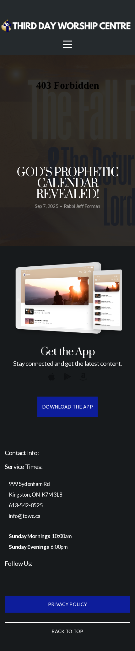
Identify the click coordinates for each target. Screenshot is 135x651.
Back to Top (67, 631)
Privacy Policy (67, 604)
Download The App (67, 406)
